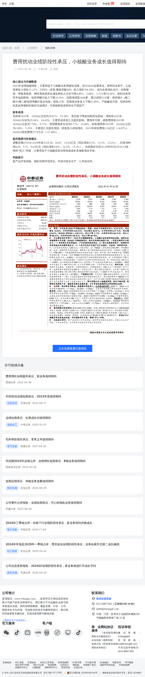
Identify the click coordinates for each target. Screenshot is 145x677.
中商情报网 (124, 665)
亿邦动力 (64, 665)
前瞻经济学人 (21, 667)
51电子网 (76, 662)
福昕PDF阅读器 (107, 665)
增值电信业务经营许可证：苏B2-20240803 (121, 673)
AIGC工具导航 (47, 662)
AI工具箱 (19, 662)
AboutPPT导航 (22, 665)
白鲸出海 (78, 667)
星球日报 (65, 667)
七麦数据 (36, 667)
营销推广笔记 (89, 665)
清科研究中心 (51, 667)
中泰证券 (42, 69)
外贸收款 (32, 662)
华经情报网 (63, 662)
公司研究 (32, 47)
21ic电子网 (90, 662)
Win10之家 (38, 665)
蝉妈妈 (76, 665)
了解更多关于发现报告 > (14, 620)
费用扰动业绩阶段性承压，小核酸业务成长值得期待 (70, 62)
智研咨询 (116, 662)
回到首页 (92, 3)
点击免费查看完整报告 (72, 348)
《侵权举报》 (108, 640)
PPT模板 (129, 662)
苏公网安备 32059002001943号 (84, 673)
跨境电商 (104, 662)
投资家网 (52, 665)
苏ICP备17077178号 (53, 673)
